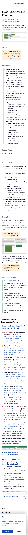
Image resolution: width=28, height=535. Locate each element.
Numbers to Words (13, 422)
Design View (8, 388)
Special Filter (8, 401)
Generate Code (16, 336)
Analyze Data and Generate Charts (15, 341)
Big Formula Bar (18, 388)
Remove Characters (13, 409)
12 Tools (19, 406)
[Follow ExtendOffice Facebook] (2, 512)
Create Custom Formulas (12, 338)
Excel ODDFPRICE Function (12, 303)
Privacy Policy (10, 527)
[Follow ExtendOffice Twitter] (6, 512)
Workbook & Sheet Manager (12, 390)
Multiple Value (8, 359)
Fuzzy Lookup (14, 362)
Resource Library (9, 392)
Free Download (13, 454)
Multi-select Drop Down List (16, 369)
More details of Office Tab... (12, 497)
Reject (19, 531)
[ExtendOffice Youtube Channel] (9, 512)
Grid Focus (19, 386)
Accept (7, 531)
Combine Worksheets (16, 395)
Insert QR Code (12, 417)
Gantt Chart (15, 411)
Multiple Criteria (18, 357)
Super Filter (17, 399)
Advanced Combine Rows (15, 426)
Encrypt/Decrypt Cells (10, 397)
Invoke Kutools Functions (12, 343)
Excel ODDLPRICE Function (12, 281)
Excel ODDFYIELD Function (12, 293)
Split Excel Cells (8, 428)
